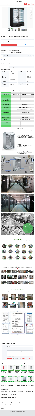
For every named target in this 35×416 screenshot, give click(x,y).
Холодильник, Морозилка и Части (14, 6)
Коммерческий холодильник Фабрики (16, 402)
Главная (2, 6)
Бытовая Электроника (6, 6)
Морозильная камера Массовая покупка (26, 406)
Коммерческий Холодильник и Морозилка (24, 6)
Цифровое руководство (16, 406)
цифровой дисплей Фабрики (5, 402)
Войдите (2, 63)
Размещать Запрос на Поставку (25, 358)
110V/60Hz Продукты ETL (21, 391)
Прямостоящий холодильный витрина (6, 391)
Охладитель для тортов (4, 394)
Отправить (9, 358)
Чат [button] (26, 44)
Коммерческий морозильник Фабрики (7, 404)
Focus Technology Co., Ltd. (17, 411)
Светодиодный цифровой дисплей (6, 406)
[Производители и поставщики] (17, 1)
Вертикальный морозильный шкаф (14, 391)
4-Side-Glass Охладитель (12, 394)
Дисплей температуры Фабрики (18, 404)
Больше (2, 408)
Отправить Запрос (9, 44)
